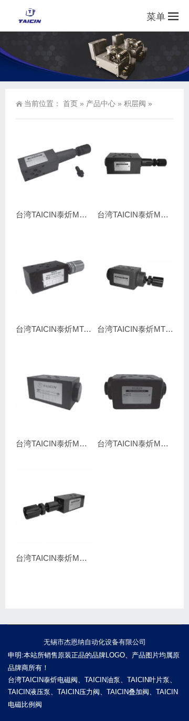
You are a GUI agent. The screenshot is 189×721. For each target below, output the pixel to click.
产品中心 (101, 103)
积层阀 (135, 103)
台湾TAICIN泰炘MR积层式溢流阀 (74, 214)
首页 (70, 103)
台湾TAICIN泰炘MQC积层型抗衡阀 (77, 557)
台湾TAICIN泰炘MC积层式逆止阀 (74, 443)
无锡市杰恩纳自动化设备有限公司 (95, 642)
